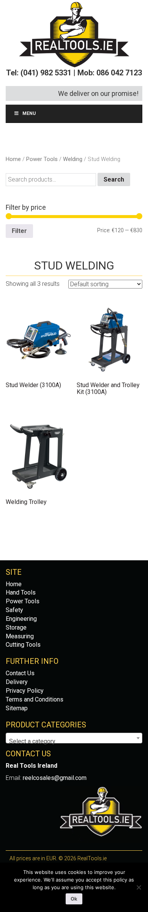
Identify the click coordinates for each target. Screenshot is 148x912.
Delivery (17, 682)
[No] (138, 887)
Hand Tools (21, 592)
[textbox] (74, 741)
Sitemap (17, 708)
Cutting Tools (23, 644)
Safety (14, 610)
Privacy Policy (25, 690)
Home (13, 159)
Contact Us (20, 673)
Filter (19, 230)
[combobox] (74, 738)
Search (114, 179)
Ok (74, 899)
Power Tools (42, 159)
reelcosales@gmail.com (55, 777)
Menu (29, 113)
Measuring (20, 636)
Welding (72, 159)
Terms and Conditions (34, 699)
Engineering (21, 618)
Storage (16, 627)
